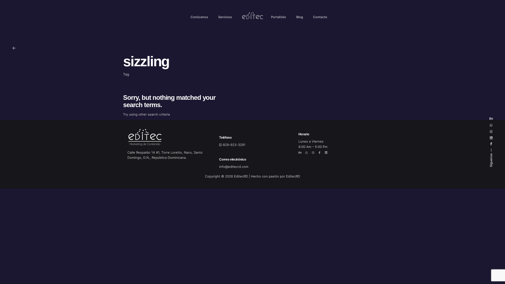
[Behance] (300, 152)
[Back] (14, 48)
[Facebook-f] (319, 152)
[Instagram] (313, 152)
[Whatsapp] (306, 152)
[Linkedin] (326, 152)
